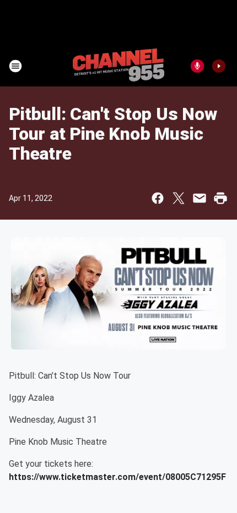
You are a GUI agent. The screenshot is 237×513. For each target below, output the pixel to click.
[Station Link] (118, 66)
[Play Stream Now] (218, 66)
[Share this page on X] (178, 198)
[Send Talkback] (197, 66)
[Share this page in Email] (199, 198)
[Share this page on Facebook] (157, 198)
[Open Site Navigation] (15, 66)
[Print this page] (220, 198)
